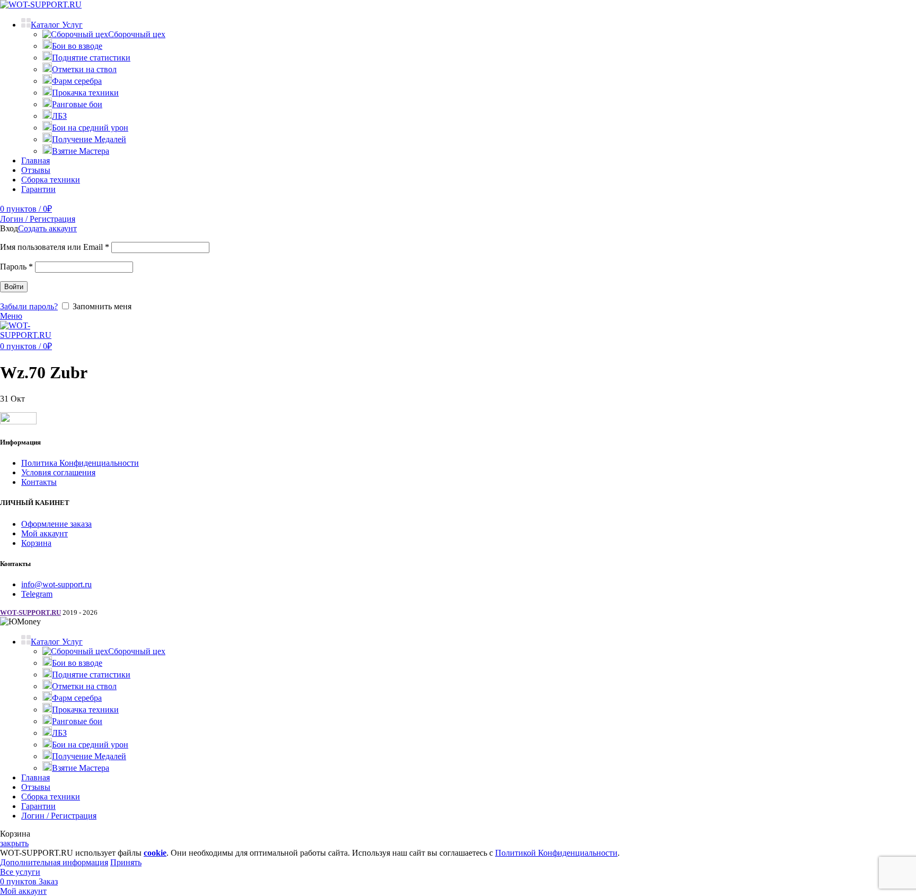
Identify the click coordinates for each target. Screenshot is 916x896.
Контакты (39, 481)
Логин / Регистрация (58, 815)
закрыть (14, 843)
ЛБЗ (59, 115)
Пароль (16, 266)
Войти (13, 287)
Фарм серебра (77, 80)
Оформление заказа (56, 523)
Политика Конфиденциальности (80, 462)
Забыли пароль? (29, 306)
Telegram (36, 593)
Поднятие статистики (91, 57)
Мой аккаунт (44, 533)
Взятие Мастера (80, 150)
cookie (155, 852)
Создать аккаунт (47, 228)
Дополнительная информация (54, 862)
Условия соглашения (58, 472)
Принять (126, 862)
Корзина (36, 542)
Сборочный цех (136, 34)
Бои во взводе (77, 45)
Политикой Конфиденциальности (556, 852)
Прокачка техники (85, 92)
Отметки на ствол (84, 69)
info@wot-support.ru (56, 584)
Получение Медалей (89, 139)
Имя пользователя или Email (54, 246)
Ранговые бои (77, 104)
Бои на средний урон (90, 127)
